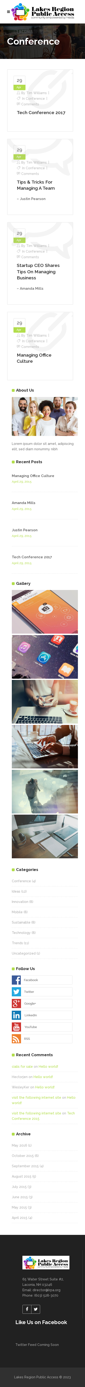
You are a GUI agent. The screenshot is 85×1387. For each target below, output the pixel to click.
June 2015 (20, 1197)
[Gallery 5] (45, 791)
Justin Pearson (25, 530)
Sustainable (21, 922)
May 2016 (19, 1145)
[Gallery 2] (45, 657)
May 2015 (19, 1207)
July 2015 (19, 1187)
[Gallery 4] (45, 747)
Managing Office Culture (33, 476)
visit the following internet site (36, 1097)
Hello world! (48, 1066)
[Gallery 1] (45, 612)
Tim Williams (36, 93)
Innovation (20, 902)
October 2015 (23, 1156)
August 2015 (21, 1176)
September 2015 (25, 1166)
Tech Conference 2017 (41, 112)
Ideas (16, 891)
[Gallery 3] (45, 702)
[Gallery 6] (45, 836)
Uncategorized (24, 953)
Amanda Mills (23, 503)
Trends (17, 943)
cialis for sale (22, 1066)
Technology (21, 933)
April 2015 (19, 1218)
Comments (30, 104)
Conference (35, 98)
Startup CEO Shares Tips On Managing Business (38, 271)
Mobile (17, 912)
